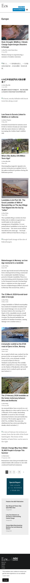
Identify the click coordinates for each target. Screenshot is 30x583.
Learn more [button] (6, 575)
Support (21, 7)
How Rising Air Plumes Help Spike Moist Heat (13, 507)
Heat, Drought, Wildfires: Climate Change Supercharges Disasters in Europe (15, 44)
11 (19, 472)
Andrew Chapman (7, 120)
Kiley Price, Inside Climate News (10, 50)
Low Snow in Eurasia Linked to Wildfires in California (14, 115)
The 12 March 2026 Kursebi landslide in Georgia (15, 295)
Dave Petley (5, 213)
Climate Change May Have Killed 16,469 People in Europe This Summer (14, 450)
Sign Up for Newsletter (18, 9)
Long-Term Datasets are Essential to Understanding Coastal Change (13, 516)
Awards (3, 566)
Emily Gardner (6, 456)
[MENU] (27, 9)
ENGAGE (3, 564)
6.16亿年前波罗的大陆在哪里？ (14, 80)
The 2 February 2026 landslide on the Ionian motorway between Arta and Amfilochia (15, 398)
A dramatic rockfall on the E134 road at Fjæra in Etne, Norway (14, 345)
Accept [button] (6, 580)
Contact (3, 568)
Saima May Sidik (6, 85)
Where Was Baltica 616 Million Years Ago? (13, 157)
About (4, 562)
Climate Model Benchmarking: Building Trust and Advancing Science (14, 527)
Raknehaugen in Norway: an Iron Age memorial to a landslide (15, 261)
